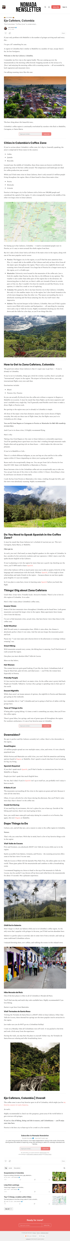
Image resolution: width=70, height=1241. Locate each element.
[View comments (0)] (20, 1180)
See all (7, 1209)
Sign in (64, 7)
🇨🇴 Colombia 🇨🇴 (9, 17)
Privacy (34, 1233)
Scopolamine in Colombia (14, 1173)
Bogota (18, 759)
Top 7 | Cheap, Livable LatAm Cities (17, 1197)
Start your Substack (32, 1236)
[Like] (5, 33)
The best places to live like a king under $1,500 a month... (21, 1199)
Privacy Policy (47, 1154)
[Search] (45, 7)
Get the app (42, 1236)
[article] (35, 1176)
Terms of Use (43, 1152)
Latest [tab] (10, 1168)
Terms (38, 1233)
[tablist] (12, 1168)
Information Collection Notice (34, 1154)
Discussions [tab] (17, 1168)
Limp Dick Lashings (11, 1185)
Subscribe (56, 7)
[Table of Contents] (2, 620)
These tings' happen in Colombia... (14, 1187)
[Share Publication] (49, 7)
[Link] (1, 142)
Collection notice (44, 1233)
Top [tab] (6, 1168)
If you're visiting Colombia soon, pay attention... (18, 1175)
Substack (28, 1239)
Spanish (30, 565)
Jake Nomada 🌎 (12, 27)
